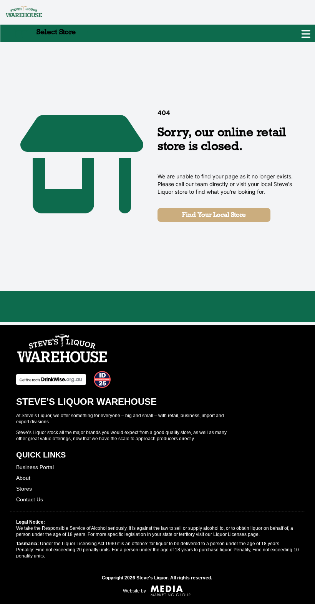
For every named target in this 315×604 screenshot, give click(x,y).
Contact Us (29, 499)
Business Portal (35, 467)
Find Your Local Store (214, 215)
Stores (24, 489)
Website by (134, 591)
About (23, 478)
